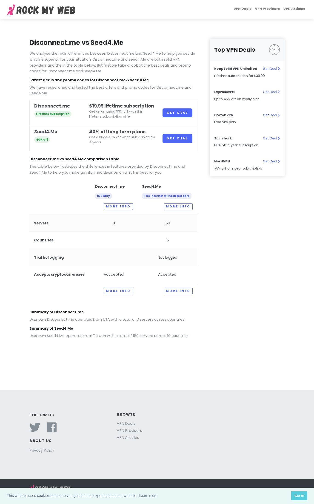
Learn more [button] (148, 496)
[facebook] (52, 430)
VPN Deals (242, 8)
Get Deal (177, 113)
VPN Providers (267, 8)
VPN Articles (294, 8)
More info (118, 206)
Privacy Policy (41, 450)
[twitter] (34, 430)
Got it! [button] (299, 496)
